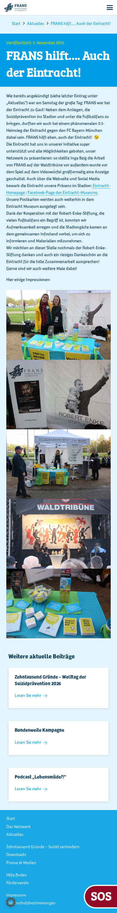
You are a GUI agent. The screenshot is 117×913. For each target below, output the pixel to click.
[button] (110, 8)
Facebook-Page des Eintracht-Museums (63, 193)
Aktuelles (14, 835)
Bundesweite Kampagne (39, 730)
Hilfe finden (16, 875)
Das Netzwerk (18, 827)
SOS (101, 895)
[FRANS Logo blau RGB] (15, 7)
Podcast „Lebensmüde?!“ (40, 777)
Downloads (16, 855)
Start (10, 819)
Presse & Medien (21, 863)
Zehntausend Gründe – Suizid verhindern (43, 847)
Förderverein (17, 883)
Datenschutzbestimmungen (31, 903)
